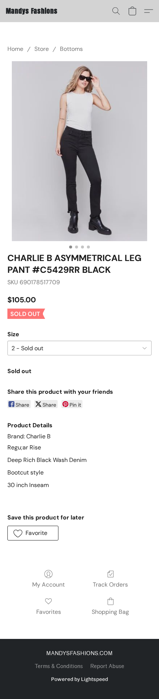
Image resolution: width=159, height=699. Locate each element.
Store (41, 49)
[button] (32, 11)
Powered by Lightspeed (79, 679)
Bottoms (71, 49)
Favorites (48, 612)
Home (15, 49)
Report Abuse (107, 666)
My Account (48, 584)
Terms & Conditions (59, 666)
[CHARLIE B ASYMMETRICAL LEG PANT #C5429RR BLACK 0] (79, 151)
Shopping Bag (110, 612)
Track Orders (110, 584)
